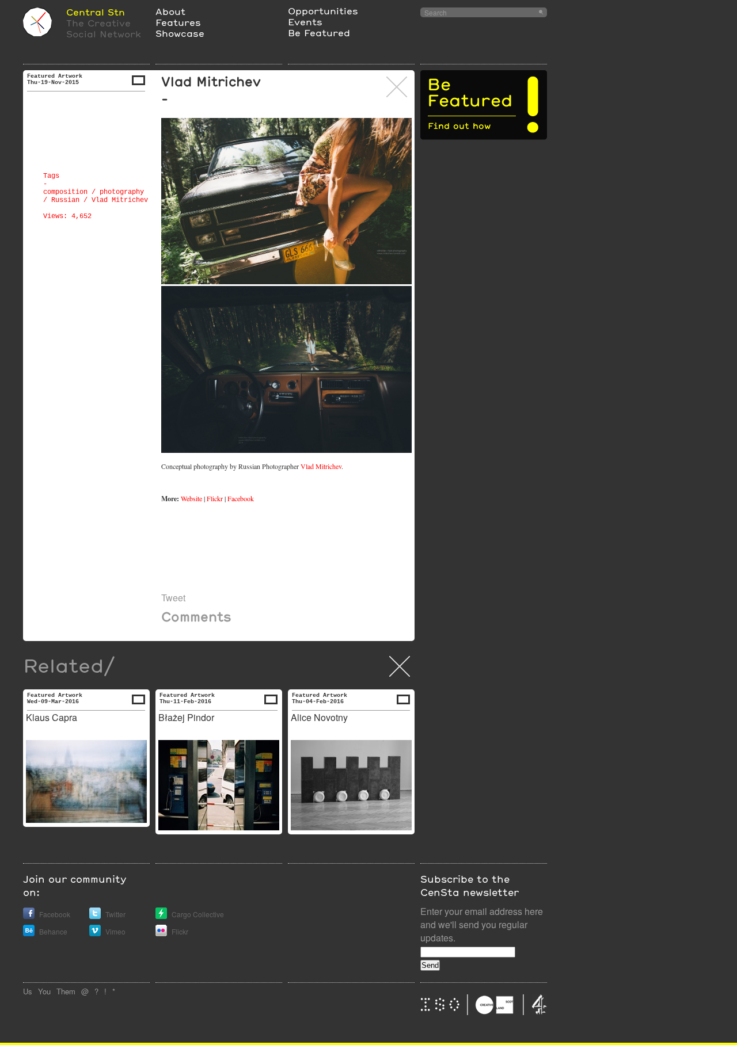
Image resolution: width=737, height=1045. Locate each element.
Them (65, 991)
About (170, 11)
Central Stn (95, 12)
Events (305, 22)
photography (122, 192)
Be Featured (319, 32)
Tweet (173, 597)
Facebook (241, 498)
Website (191, 498)
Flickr (215, 498)
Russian (65, 200)
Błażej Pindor (186, 717)
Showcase (179, 33)
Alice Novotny (319, 717)
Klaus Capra (51, 717)
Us (27, 991)
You (44, 991)
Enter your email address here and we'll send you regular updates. (481, 924)
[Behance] (29, 933)
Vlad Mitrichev (120, 200)
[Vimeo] (95, 933)
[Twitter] (95, 916)
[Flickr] (161, 933)
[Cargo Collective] (161, 916)
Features (178, 22)
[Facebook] (29, 916)
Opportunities (323, 11)
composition (65, 192)
